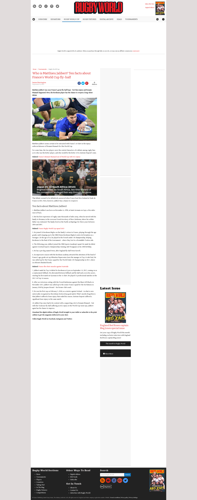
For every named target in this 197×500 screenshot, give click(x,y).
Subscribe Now (149, 4)
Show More (109, 354)
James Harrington (39, 83)
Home (34, 69)
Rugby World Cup (54, 69)
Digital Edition (149, 7)
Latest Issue (110, 288)
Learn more (136, 51)
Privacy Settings (133, 497)
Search (127, 475)
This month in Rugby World (115, 344)
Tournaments (42, 69)
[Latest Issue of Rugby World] (160, 8)
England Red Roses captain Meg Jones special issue (114, 327)
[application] (64, 177)
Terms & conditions (115, 497)
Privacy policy (124, 497)
